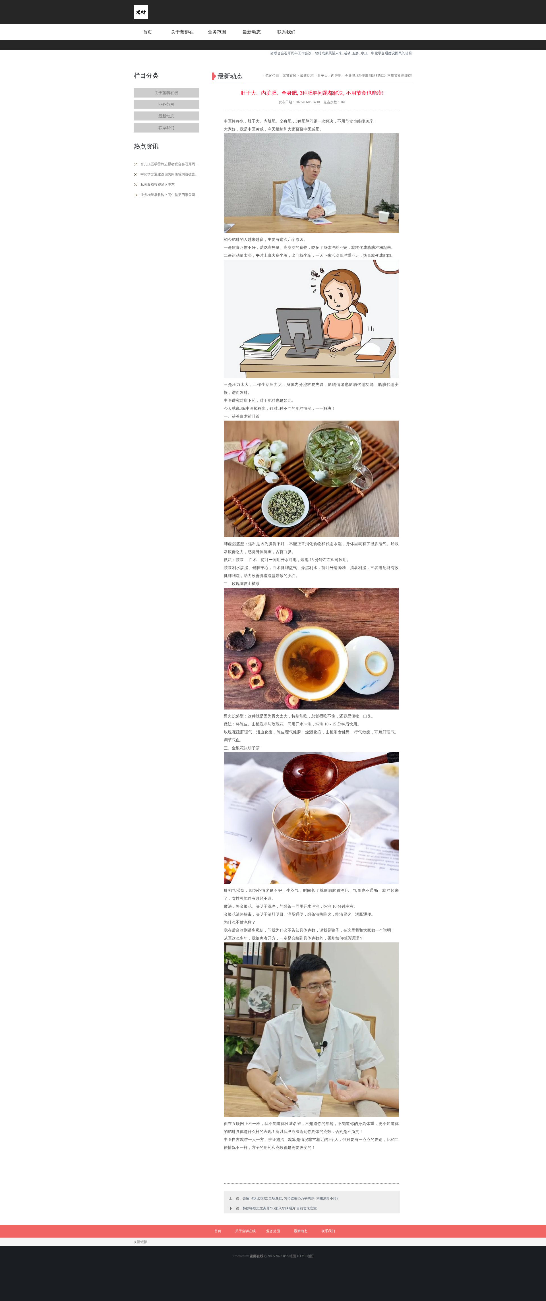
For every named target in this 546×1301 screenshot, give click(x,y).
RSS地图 (289, 1256)
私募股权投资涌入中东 (157, 185)
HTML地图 (305, 1256)
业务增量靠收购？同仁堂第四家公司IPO (169, 195)
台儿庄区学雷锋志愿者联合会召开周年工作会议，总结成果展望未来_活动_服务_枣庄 (169, 164)
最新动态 (252, 32)
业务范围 (217, 32)
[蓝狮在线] (141, 18)
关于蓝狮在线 (182, 37)
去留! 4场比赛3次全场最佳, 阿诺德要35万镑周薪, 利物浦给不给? (290, 1198)
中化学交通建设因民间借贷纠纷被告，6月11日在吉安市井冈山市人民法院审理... (391, 53)
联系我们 (286, 32)
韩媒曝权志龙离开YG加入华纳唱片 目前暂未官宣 (280, 1208)
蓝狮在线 (289, 76)
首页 (147, 32)
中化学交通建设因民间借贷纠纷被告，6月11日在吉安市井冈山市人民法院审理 (169, 174)
